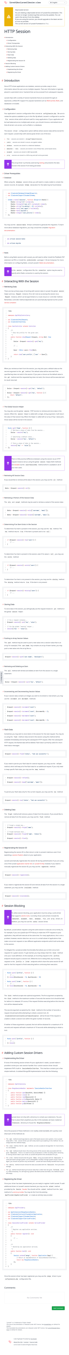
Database (7, 178)
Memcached (51, 101)
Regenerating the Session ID (16, 60)
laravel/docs (47, 1324)
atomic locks (25, 916)
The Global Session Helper (14, 407)
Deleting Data (12, 58)
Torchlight (34, 1339)
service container (10, 303)
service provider (18, 1192)
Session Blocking (10, 63)
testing (41, 163)
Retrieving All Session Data (14, 475)
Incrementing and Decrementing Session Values (22, 691)
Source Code (33, 1342)
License (26, 1342)
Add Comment (58, 1308)
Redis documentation (46, 263)
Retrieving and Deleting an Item (16, 666)
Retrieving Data (12, 49)
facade (24, 1189)
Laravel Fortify (39, 864)
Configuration (12, 40)
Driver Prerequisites (14, 43)
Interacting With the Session (14, 46)
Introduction (9, 37)
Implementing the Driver (15, 69)
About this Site (18, 1342)
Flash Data (11, 55)
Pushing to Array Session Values (16, 638)
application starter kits (24, 864)
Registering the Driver (14, 72)
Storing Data (11, 52)
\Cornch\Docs (14, 2)
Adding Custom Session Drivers (15, 66)
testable (17, 465)
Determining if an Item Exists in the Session (20, 524)
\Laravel (23, 2)
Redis (58, 101)
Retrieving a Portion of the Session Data (19, 498)
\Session (30, 2)
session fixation (18, 855)
